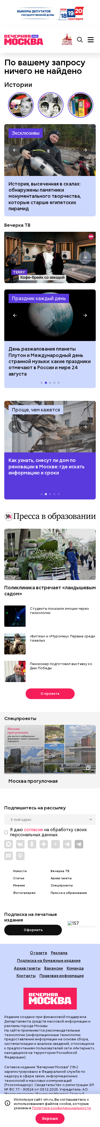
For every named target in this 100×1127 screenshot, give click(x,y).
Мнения (19, 885)
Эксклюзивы (25, 133)
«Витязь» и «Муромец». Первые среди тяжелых (62, 638)
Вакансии (53, 968)
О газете (38, 952)
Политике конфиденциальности (61, 1107)
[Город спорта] (67, 40)
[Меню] (91, 40)
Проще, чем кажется (36, 410)
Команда (75, 968)
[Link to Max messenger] (8, 844)
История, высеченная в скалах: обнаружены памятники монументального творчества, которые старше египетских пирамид (50, 150)
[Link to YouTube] (55, 844)
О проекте (50, 693)
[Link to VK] (20, 844)
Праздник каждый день (39, 298)
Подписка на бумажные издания (49, 960)
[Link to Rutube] (8, 856)
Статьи (18, 878)
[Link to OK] (32, 844)
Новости (20, 871)
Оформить (33, 930)
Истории (18, 85)
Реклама (59, 952)
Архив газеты (61, 878)
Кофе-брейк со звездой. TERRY (50, 257)
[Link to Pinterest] (20, 856)
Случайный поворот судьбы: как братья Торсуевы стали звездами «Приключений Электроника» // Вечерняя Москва (50, 105)
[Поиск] (80, 40)
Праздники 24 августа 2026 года (50, 315)
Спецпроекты (62, 885)
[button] (87, 105)
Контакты (26, 975)
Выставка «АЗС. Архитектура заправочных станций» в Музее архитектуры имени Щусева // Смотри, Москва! (80, 105)
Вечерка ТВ (17, 225)
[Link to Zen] (43, 844)
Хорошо (50, 1118)
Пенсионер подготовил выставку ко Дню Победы (61, 666)
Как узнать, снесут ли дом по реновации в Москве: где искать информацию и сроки (50, 426)
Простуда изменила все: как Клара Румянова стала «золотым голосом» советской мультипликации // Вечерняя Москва (21, 105)
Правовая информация (61, 975)
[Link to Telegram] (67, 844)
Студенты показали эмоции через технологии (59, 611)
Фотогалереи (24, 892)
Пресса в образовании (69, 892)
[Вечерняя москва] (50, 999)
